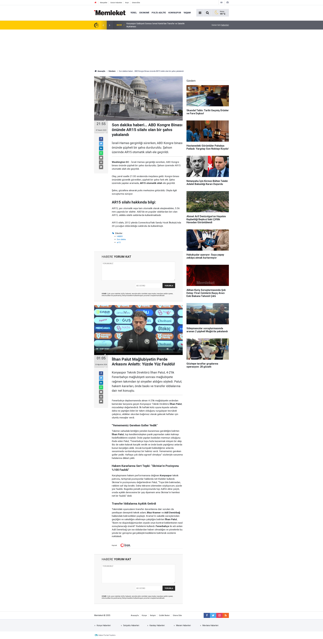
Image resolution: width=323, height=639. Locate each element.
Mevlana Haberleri (210, 625)
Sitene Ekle (136, 3)
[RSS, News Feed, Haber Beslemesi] (226, 615)
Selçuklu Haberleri (131, 625)
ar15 (118, 242)
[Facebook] (101, 139)
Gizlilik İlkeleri (164, 615)
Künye (144, 615)
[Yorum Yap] (101, 167)
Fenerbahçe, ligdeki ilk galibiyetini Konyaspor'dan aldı (149, 25)
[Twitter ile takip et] (213, 615)
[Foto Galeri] (227, 2)
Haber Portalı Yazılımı (106, 635)
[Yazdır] (101, 162)
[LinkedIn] (101, 148)
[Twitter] (101, 144)
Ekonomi (144, 12)
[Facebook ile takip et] (207, 615)
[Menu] (200, 12)
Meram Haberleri (183, 625)
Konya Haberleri (104, 625)
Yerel (133, 12)
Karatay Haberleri (157, 625)
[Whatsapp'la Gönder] (101, 153)
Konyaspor (174, 12)
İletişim (153, 615)
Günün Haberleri (116, 3)
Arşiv (127, 3)
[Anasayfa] (95, 3)
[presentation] (103, 25)
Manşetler (103, 3)
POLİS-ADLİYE (159, 12)
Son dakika (121, 239)
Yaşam (187, 12)
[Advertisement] (161, 48)
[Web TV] (221, 2)
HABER (120, 236)
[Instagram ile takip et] (219, 615)
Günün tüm (220, 25)
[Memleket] (109, 12)
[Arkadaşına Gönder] (101, 158)
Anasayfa (135, 615)
